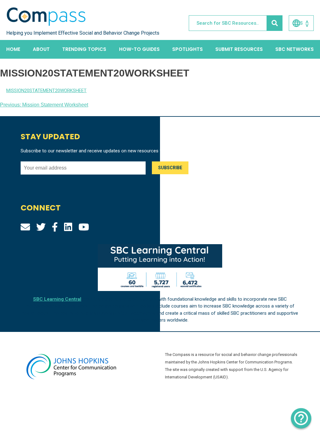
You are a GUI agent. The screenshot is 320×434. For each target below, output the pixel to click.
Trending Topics (84, 49)
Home (13, 49)
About (41, 49)
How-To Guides (139, 49)
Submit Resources (239, 49)
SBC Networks (294, 49)
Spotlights (187, 49)
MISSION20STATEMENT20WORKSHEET (46, 90)
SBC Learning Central (57, 299)
